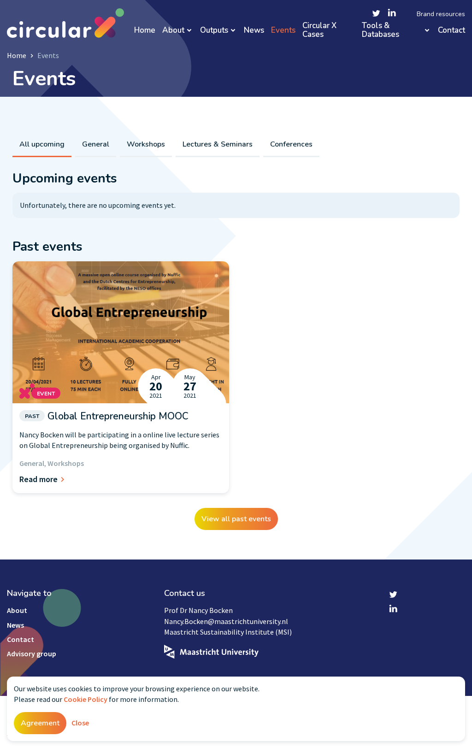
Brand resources (441, 14)
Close (80, 722)
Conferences (291, 144)
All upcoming (42, 144)
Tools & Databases (380, 30)
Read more (38, 479)
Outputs (214, 30)
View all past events (236, 519)
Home (144, 30)
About (173, 30)
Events (283, 30)
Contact (451, 30)
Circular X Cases (319, 30)
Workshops (146, 144)
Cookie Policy (85, 699)
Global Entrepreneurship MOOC (107, 416)
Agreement (40, 723)
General (95, 144)
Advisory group (31, 653)
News (254, 30)
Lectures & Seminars (218, 144)
